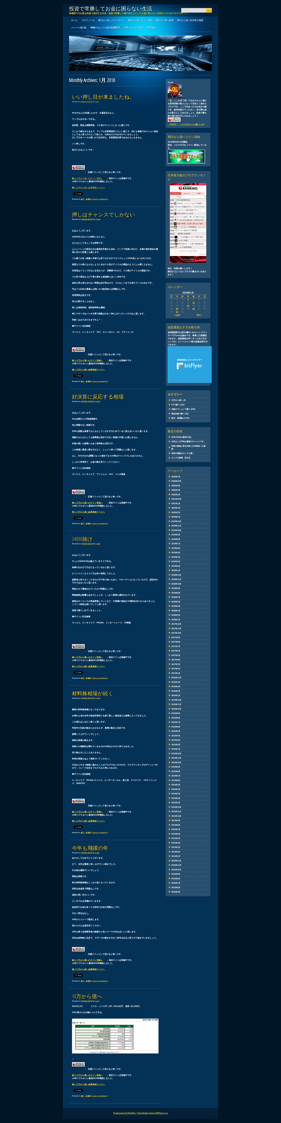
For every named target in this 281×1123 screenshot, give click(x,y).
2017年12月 (176, 624)
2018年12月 (176, 575)
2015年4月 (175, 736)
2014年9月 (175, 767)
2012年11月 (176, 865)
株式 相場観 (86, 199)
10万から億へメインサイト (111, 20)
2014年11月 (176, 758)
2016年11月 (176, 677)
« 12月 (177, 315)
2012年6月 (175, 887)
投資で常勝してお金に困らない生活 (110, 8)
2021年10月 (176, 499)
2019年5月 (175, 552)
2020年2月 (175, 512)
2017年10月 (176, 633)
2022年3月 (175, 494)
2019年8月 (175, 539)
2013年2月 (175, 852)
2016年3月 (175, 686)
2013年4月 (175, 843)
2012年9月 (175, 874)
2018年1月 (175, 620)
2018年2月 (175, 615)
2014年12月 (176, 753)
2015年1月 (175, 749)
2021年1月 (175, 503)
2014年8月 (175, 771)
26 (193, 309)
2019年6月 (175, 548)
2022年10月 (176, 481)
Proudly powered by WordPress (124, 1113)
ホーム (74, 20)
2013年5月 (175, 838)
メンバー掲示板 (78, 27)
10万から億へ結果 (164, 20)
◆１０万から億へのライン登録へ (87, 178)
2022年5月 (175, 490)
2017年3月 (175, 664)
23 (177, 309)
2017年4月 (175, 660)
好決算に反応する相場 (98, 396)
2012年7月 (175, 883)
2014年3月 (175, 794)
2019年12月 (176, 521)
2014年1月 (175, 803)
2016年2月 (175, 691)
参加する (202, 254)
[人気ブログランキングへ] (78, 172)
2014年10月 (176, 762)
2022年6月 (175, 486)
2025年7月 (175, 477)
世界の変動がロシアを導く (182, 453)
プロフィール (88, 20)
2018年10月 (176, 584)
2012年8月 (175, 878)
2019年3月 (175, 561)
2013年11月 (176, 811)
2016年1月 (175, 695)
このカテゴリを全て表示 (188, 251)
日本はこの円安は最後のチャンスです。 (188, 441)
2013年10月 (176, 816)
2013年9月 (175, 820)
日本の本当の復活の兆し (181, 437)
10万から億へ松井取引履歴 (190, 20)
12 (193, 302)
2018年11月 (176, 579)
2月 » (199, 315)
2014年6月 (175, 780)
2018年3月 (175, 611)
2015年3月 (175, 740)
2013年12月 (176, 807)
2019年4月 (175, 557)
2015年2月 (175, 745)
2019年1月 (175, 570)
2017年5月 (175, 655)
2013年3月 (175, 847)
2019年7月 (175, 544)
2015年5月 (175, 731)
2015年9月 (175, 713)
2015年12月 (176, 700)
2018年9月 (175, 588)
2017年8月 (175, 642)
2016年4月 (175, 682)
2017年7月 (175, 646)
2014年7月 (175, 776)
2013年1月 (175, 856)
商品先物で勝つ (178, 414)
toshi (97, 101)
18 (188, 306)
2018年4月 (175, 606)
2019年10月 (176, 530)
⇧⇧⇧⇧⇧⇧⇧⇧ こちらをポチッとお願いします (186, 124)
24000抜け (82, 538)
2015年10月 (176, 709)
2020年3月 (175, 508)
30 (177, 312)
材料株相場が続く (92, 693)
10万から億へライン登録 (140, 20)
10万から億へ (87, 996)
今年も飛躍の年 (90, 847)
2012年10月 (176, 870)
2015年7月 (175, 722)
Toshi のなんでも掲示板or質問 (105, 27)
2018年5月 (175, 602)
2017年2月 (175, 669)
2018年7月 (175, 597)
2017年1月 (175, 673)
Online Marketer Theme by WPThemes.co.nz (152, 1113)
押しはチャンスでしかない (103, 214)
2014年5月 (175, 785)
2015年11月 (176, 704)
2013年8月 (175, 825)
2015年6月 (175, 727)
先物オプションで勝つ (180, 409)
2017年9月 (175, 637)
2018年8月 (175, 593)
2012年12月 (176, 861)
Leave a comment (99, 199)
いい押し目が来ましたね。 (103, 96)
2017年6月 (175, 651)
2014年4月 (175, 789)
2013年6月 (175, 834)
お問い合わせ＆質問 (133, 27)
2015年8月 (175, 718)
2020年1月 (175, 517)
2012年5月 (175, 892)
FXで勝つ (175, 405)
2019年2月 (175, 566)
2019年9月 (175, 535)
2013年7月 (175, 829)
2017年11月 (176, 628)
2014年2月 (175, 798)
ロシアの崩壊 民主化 (180, 458)
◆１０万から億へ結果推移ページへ (88, 187)
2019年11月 (176, 526)
